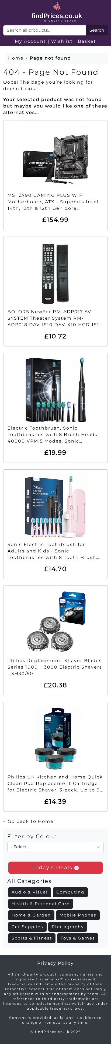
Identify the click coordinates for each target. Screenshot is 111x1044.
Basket (87, 41)
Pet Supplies (27, 926)
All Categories (29, 881)
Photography (68, 926)
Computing (70, 892)
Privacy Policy (55, 963)
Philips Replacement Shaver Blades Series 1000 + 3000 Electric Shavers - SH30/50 (55, 667)
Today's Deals (53, 867)
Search (96, 30)
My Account (30, 41)
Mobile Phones (78, 915)
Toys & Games (78, 938)
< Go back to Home (28, 821)
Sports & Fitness (32, 938)
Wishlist (62, 41)
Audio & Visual (30, 892)
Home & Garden (31, 915)
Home (16, 58)
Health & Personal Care (41, 903)
